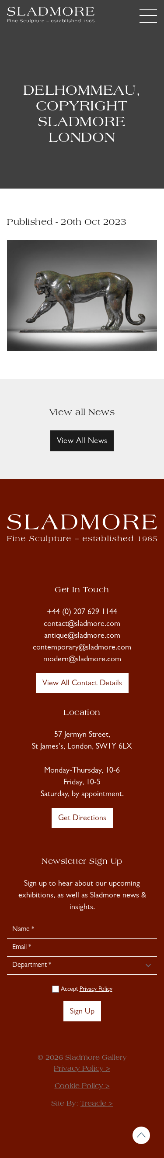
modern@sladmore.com (82, 660)
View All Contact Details (82, 684)
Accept (85, 989)
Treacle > (96, 1103)
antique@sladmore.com (82, 636)
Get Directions (82, 819)
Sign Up (82, 1012)
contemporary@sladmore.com (82, 648)
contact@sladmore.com (82, 625)
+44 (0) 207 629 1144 (82, 613)
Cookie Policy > (82, 1086)
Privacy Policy (96, 989)
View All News (82, 442)
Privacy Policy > (82, 1068)
